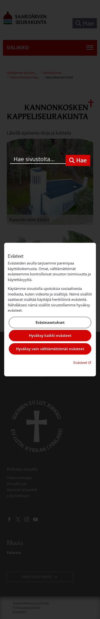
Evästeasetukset (50, 322)
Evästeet (82, 362)
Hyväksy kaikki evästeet (50, 335)
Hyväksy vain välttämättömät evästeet (50, 348)
